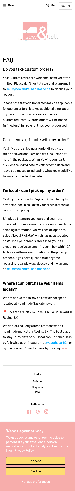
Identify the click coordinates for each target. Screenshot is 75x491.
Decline (35, 471)
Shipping (37, 387)
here (63, 348)
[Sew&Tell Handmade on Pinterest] (38, 412)
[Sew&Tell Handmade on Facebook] (29, 412)
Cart (53, 5)
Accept (36, 461)
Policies (37, 381)
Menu (11, 5)
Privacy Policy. (24, 450)
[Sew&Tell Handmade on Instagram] (46, 412)
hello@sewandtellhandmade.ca (28, 89)
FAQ (37, 392)
